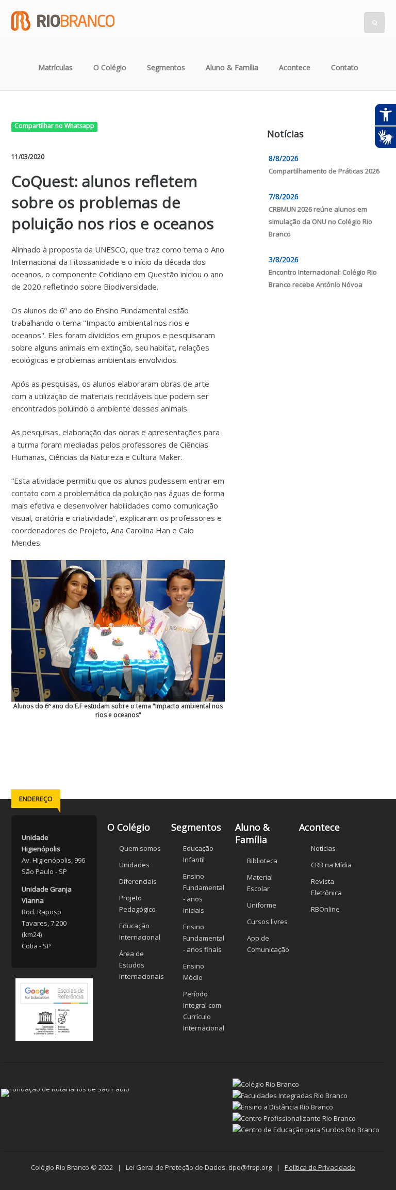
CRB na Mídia (331, 864)
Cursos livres (267, 921)
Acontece (294, 67)
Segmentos (166, 67)
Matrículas (55, 67)
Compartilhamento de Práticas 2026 (324, 171)
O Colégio (109, 67)
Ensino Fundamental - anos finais (203, 938)
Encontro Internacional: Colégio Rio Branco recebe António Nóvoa (323, 278)
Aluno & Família (232, 67)
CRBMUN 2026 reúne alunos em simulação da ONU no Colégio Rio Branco (320, 221)
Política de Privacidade (320, 1167)
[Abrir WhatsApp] (370, 1164)
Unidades (134, 864)
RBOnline (325, 909)
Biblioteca (262, 860)
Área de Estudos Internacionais (141, 965)
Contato (344, 67)
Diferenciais (138, 881)
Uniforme (261, 905)
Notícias (323, 848)
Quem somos (140, 848)
